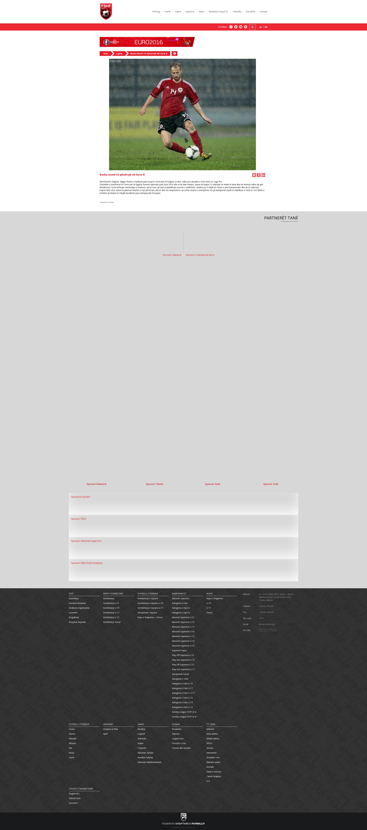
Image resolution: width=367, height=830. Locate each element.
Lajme (178, 11)
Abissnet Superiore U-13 (183, 645)
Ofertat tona (74, 798)
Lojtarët (141, 733)
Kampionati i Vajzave (147, 612)
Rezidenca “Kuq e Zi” (218, 11)
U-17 (208, 607)
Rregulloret (74, 617)
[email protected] (267, 624)
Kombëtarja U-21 (111, 603)
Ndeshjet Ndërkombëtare (149, 762)
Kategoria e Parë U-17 (182, 688)
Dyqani (176, 724)
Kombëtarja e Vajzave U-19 (150, 603)
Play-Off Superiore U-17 (183, 664)
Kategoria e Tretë (180, 678)
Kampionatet (179, 593)
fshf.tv (209, 743)
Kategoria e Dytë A (181, 607)
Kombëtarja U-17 (111, 612)
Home (168, 11)
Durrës (72, 733)
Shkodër (72, 738)
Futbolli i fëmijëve (79, 724)
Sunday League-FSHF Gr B (184, 716)
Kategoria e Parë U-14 (182, 702)
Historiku (237, 11)
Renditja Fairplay (145, 757)
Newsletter (211, 752)
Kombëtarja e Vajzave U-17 (150, 607)
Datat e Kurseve (213, 771)
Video (201, 11)
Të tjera (210, 724)
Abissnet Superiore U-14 (183, 641)
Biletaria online (213, 762)
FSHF (71, 593)
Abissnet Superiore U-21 (183, 617)
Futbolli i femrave (148, 593)
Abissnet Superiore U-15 (183, 636)
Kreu (106, 53)
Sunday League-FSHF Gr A (184, 712)
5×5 (208, 781)
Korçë (71, 752)
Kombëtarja (108, 598)
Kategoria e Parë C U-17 (183, 693)
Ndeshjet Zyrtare (145, 752)
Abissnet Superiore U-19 (183, 622)
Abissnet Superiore (180, 598)
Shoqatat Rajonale (77, 622)
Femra (209, 612)
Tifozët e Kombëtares (81, 788)
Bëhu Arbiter (212, 733)
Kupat (209, 593)
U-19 (208, 603)
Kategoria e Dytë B (181, 612)
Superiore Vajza (179, 650)
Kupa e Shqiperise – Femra (150, 617)
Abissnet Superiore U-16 (183, 631)
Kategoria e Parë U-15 (182, 697)
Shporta (175, 733)
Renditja (141, 729)
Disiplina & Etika (110, 729)
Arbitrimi (210, 729)
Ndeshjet (142, 738)
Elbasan (72, 743)
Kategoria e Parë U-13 (182, 707)
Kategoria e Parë (180, 603)
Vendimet (108, 724)
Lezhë (71, 757)
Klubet (141, 743)
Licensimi (73, 612)
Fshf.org (156, 11)
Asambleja (74, 598)
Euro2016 (250, 11)
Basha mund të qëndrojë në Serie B (148, 53)
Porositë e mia (179, 743)
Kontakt (263, 11)
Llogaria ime (178, 738)
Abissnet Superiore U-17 (183, 626)
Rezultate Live (212, 757)
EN (266, 27)
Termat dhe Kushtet (181, 748)
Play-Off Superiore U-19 (183, 655)
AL (260, 27)
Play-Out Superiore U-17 (183, 669)
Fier (70, 748)
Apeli (105, 733)
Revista (209, 748)
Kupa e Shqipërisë (214, 598)
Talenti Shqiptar (213, 776)
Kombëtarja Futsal (111, 622)
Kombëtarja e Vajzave (148, 598)
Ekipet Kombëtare (113, 593)
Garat (141, 724)
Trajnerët (142, 748)
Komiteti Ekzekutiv (77, 603)
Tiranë (72, 729)
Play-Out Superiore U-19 (183, 659)
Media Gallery (212, 738)
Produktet (176, 729)
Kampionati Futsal (180, 674)
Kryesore (190, 11)
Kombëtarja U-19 (111, 607)
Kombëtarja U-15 (111, 617)
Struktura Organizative (79, 607)
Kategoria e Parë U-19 (182, 683)
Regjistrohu (74, 793)
